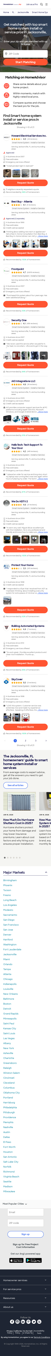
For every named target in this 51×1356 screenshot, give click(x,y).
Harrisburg (9, 1102)
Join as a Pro (32, 4)
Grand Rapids (10, 1013)
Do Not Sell (28, 1332)
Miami (6, 959)
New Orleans (10, 994)
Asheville (8, 1053)
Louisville (8, 989)
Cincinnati (8, 1077)
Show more (43, 236)
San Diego (9, 919)
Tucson (7, 890)
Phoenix (7, 885)
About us (8, 1307)
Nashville (8, 1127)
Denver (7, 934)
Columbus (9, 1087)
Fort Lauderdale (12, 949)
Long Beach (9, 900)
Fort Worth (9, 1147)
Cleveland (9, 1082)
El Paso (7, 1142)
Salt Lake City (10, 1161)
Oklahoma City (11, 1092)
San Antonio (10, 1156)
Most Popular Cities (13, 1204)
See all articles (16, 785)
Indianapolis (9, 984)
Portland (8, 1097)
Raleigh (7, 1068)
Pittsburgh (9, 1112)
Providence (9, 1117)
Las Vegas (9, 1038)
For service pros (12, 1289)
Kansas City (9, 1028)
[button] (7, 173)
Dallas (6, 1137)
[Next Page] (46, 740)
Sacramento (10, 915)
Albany (7, 1043)
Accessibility (39, 1332)
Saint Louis (9, 1033)
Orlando (7, 964)
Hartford (8, 939)
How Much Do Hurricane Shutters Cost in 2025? (18, 821)
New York (8, 1048)
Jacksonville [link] (23, 12)
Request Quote (25, 182)
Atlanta (7, 974)
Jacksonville (10, 954)
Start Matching (25, 62)
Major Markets (14, 872)
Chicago (8, 979)
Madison (8, 1186)
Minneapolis (9, 1018)
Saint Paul (8, 1023)
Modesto (8, 910)
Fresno (7, 895)
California (18, 1332)
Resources (9, 1298)
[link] (25, 142)
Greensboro (10, 1063)
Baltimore (8, 998)
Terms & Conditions (42, 1337)
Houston (8, 1152)
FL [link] (13, 12)
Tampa (7, 969)
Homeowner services (15, 1280)
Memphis (8, 1122)
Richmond (9, 1171)
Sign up (25, 1234)
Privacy (10, 1332)
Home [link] (6, 12)
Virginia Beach (11, 1176)
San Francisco (11, 924)
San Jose (8, 929)
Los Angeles (10, 905)
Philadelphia (10, 1107)
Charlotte (8, 1058)
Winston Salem (11, 1073)
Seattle (7, 1181)
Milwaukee (9, 1191)
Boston (7, 1003)
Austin (6, 1132)
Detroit (7, 1008)
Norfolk (7, 1166)
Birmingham (10, 880)
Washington (9, 944)
